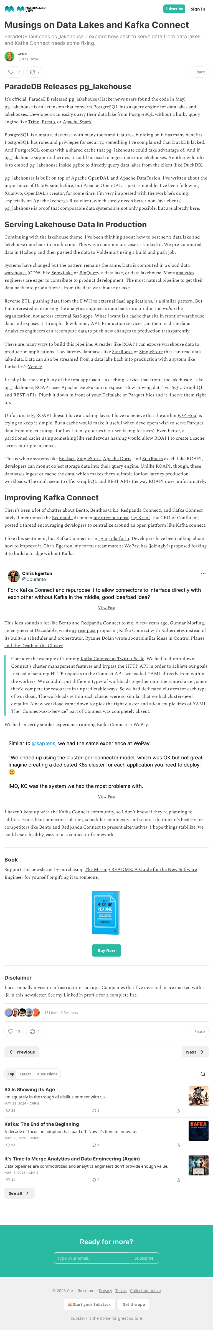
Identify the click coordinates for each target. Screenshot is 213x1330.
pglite (78, 165)
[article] (106, 1100)
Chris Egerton (57, 546)
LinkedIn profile (81, 995)
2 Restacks (69, 1012)
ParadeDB (39, 99)
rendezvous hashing (106, 438)
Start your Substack (92, 1304)
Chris (22, 54)
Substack (79, 1318)
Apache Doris (117, 458)
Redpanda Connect (140, 510)
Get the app (134, 1304)
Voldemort (107, 252)
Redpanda (62, 517)
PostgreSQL (141, 114)
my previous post (111, 517)
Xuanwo (13, 193)
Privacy (105, 1290)
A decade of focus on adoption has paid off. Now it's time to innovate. (70, 1131)
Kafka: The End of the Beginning (41, 1124)
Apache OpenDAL (90, 178)
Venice (35, 366)
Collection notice (145, 1290)
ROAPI (129, 344)
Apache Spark (77, 121)
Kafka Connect (187, 510)
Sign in (198, 9)
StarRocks (122, 351)
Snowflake (62, 272)
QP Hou (187, 415)
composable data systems (86, 208)
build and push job (155, 252)
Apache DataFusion (140, 178)
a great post (84, 630)
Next (191, 1052)
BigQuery (89, 272)
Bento (82, 510)
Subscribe (174, 8)
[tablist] (32, 1074)
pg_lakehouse (83, 99)
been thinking (107, 237)
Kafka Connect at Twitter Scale (112, 658)
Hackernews (112, 99)
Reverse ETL (17, 301)
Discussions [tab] (47, 1074)
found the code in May (161, 99)
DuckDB (192, 165)
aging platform (113, 538)
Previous (26, 1052)
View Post (106, 608)
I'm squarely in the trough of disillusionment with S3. (55, 1097)
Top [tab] (11, 1074)
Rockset (67, 458)
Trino (33, 121)
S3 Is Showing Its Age (29, 1089)
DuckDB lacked (188, 142)
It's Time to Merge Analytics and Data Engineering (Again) (72, 1159)
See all (15, 1193)
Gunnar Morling (187, 623)
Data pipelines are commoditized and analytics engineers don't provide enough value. (86, 1166)
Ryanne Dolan (99, 638)
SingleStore (151, 351)
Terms (121, 1290)
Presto (48, 121)
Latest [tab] (25, 1074)
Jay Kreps (140, 517)
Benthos (98, 510)
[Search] (203, 1074)
